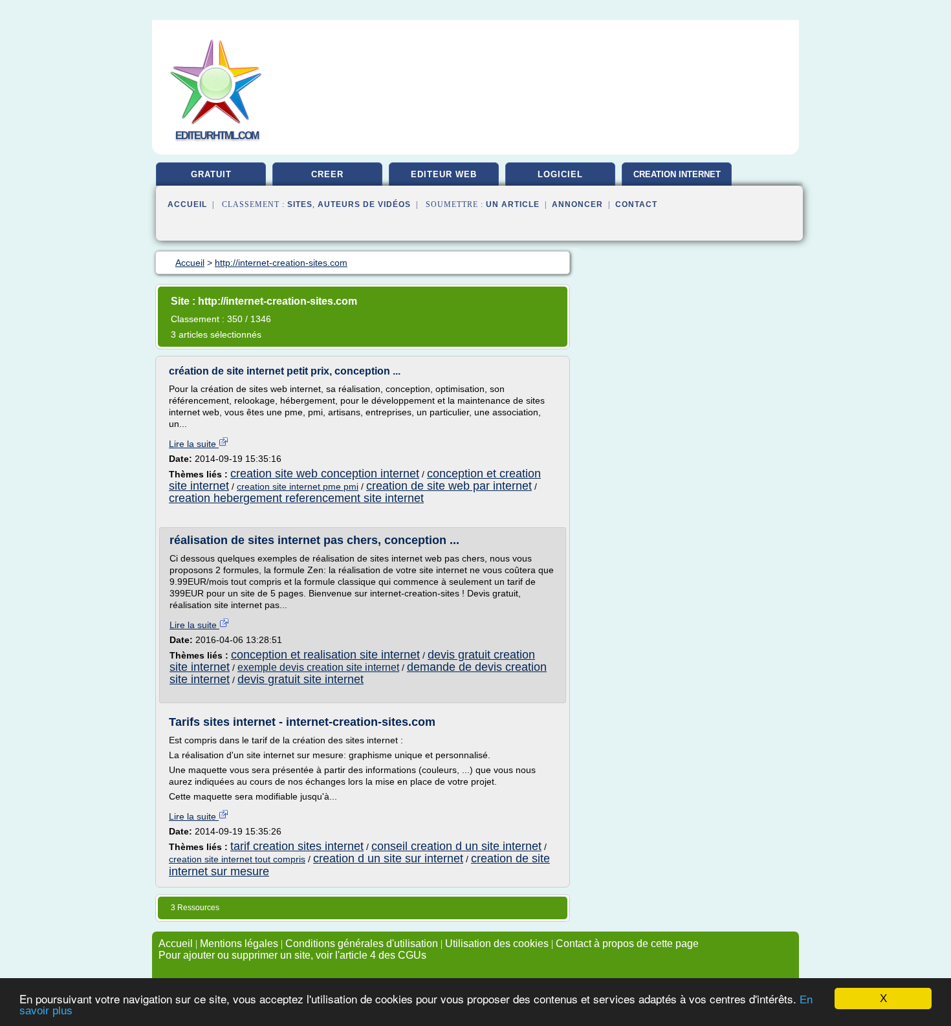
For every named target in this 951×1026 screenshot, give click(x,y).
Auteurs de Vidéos (364, 204)
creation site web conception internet (324, 473)
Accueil (187, 204)
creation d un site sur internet (388, 858)
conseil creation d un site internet (456, 846)
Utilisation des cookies (497, 943)
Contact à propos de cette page (627, 943)
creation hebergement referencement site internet (296, 498)
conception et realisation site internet (325, 654)
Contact (636, 204)
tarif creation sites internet (297, 846)
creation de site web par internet (449, 485)
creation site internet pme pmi (297, 486)
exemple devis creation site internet (318, 667)
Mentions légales (239, 943)
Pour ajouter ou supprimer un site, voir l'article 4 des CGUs (292, 955)
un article (513, 204)
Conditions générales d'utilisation (361, 943)
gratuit (211, 174)
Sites (299, 204)
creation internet (677, 174)
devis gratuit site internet (300, 679)
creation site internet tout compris (237, 859)
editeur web (444, 174)
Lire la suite (194, 444)
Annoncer (577, 204)
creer (327, 174)
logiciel (560, 174)
